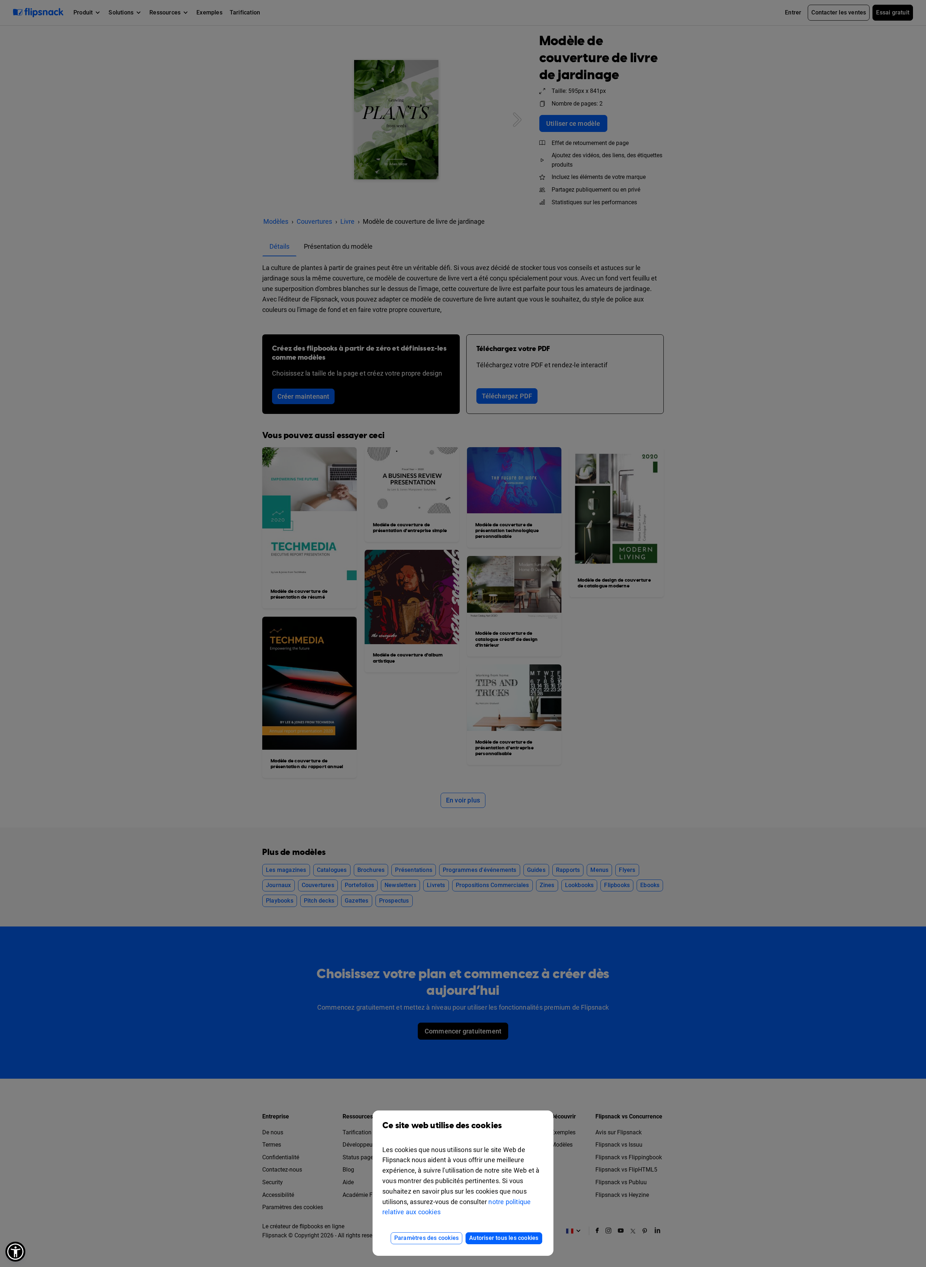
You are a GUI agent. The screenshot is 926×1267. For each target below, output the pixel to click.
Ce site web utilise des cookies (442, 1125)
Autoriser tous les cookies (503, 1237)
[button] (15, 1252)
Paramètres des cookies (426, 1237)
